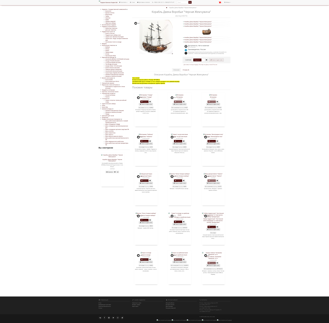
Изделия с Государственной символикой (114, 9)
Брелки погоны (109, 13)
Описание (176, 70)
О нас (133, 2)
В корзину (145, 101)
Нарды (107, 114)
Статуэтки (105, 98)
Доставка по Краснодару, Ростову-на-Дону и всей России (200, 64)
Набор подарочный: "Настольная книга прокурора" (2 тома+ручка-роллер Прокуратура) (213, 220)
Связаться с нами (136, 303)
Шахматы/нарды (107, 109)
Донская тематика (110, 30)
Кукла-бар (105, 107)
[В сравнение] (117, 172)
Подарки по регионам (108, 26)
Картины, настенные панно (110, 91)
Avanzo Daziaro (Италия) (112, 67)
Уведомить (197, 60)
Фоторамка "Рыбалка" (145, 136)
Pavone (107, 97)
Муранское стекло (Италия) (110, 85)
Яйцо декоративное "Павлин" (213, 176)
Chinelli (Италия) (110, 95)
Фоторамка (179, 97)
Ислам (107, 54)
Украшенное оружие (108, 83)
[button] (220, 2)
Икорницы (105, 117)
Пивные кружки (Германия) (113, 69)
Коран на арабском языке (179, 255)
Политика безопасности (105, 306)
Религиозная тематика (109, 45)
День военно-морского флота (114, 136)
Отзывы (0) (186, 70)
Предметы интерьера (108, 90)
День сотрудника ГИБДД (112, 124)
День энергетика (110, 133)
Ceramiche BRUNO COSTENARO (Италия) (117, 59)
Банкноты (108, 11)
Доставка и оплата (144, 2)
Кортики (107, 18)
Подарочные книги (108, 31)
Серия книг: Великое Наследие (114, 37)
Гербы (107, 16)
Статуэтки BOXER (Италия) (113, 62)
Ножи (103, 105)
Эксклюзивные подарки (109, 25)
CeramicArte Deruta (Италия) (113, 71)
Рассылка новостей (171, 308)
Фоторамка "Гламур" (146, 97)
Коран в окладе (145, 255)
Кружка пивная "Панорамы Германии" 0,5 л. (213, 257)
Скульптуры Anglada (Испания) (114, 73)
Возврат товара (136, 304)
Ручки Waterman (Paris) (112, 81)
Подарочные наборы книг (113, 35)
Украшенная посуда (108, 93)
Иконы (107, 49)
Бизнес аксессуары (108, 78)
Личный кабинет (170, 303)
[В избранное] (115, 172)
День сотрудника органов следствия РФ (117, 129)
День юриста (109, 134)
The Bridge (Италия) (111, 64)
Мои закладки (169, 306)
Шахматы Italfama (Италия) (113, 76)
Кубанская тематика (111, 28)
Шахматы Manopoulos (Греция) (114, 74)
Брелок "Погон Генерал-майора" (179, 176)
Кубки (107, 19)
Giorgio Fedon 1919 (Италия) (113, 66)
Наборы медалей (110, 21)
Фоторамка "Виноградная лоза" (213, 136)
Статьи (100, 308)
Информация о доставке (105, 304)
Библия (107, 47)
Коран (107, 50)
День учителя (109, 131)
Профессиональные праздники (111, 119)
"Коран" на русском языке (179, 136)
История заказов (170, 304)
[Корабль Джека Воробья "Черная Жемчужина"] (156, 37)
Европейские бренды (108, 57)
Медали (104, 43)
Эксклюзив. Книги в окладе (113, 42)
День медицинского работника (114, 141)
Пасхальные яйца (110, 55)
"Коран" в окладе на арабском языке (179, 217)
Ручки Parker (109, 79)
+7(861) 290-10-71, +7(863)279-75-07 (163, 2)
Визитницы (108, 14)
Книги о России (109, 33)
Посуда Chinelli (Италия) (112, 61)
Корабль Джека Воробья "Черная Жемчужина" (112, 160)
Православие (109, 52)
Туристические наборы (109, 103)
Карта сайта (135, 306)
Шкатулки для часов (108, 115)
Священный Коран (145, 176)
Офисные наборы (110, 23)
